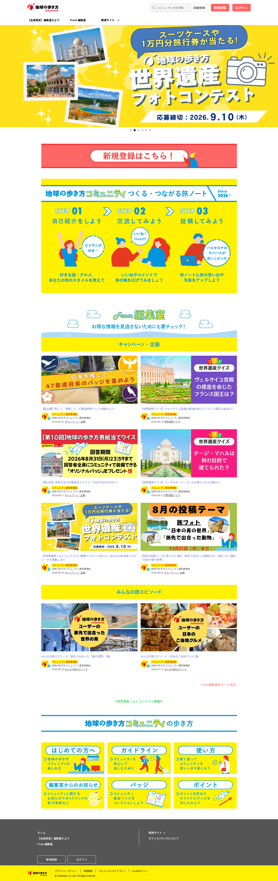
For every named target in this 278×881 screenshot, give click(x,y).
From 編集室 (78, 20)
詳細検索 (199, 7)
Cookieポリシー (140, 870)
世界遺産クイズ (172, 421)
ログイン (241, 7)
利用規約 (88, 870)
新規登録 (220, 7)
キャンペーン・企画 (75, 421)
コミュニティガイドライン (112, 870)
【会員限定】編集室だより (44, 20)
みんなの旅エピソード (76, 669)
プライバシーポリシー (66, 870)
